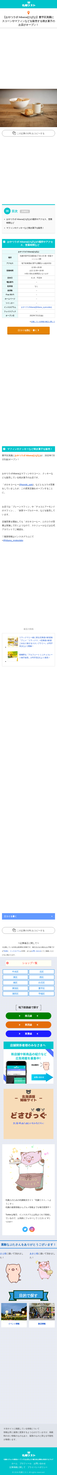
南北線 (28, 1015)
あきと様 (34, 1253)
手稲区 (41, 994)
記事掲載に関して (17, 1467)
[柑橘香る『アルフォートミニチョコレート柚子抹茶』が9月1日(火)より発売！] (30, 661)
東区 (15, 977)
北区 (42, 972)
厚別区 (15, 988)
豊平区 (41, 988)
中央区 (15, 972)
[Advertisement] (28, 58)
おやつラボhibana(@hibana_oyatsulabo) (36, 307)
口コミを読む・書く (27, 330)
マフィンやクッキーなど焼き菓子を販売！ (25, 228)
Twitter (6, 951)
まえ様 (3, 1253)
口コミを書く (10, 916)
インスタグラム (15, 951)
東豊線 (28, 1033)
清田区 (15, 994)
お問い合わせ (36, 951)
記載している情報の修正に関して (43, 322)
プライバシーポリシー (37, 1467)
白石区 (41, 983)
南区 (15, 983)
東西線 (28, 1024)
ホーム (14, 1463)
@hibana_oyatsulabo (13, 540)
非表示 (25, 211)
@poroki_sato (26, 484)
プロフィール (26, 1463)
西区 (42, 977)
